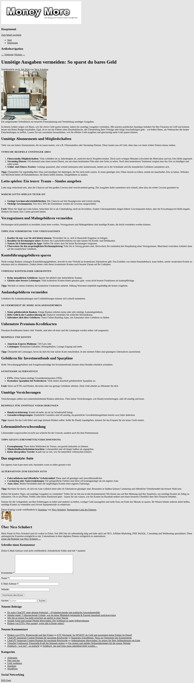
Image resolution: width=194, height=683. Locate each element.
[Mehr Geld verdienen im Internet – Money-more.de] (41, 23)
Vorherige (7, 54)
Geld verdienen (14, 663)
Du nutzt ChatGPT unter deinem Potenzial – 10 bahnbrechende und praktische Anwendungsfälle (53, 612)
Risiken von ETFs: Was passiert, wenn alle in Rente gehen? (35, 623)
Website (5, 589)
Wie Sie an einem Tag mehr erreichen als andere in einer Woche (37, 618)
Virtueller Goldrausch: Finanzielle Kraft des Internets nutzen (36, 643)
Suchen (4, 600)
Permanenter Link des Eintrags (81, 509)
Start (9, 40)
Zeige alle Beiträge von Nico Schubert (21, 539)
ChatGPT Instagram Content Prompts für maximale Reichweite (37, 638)
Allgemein (12, 657)
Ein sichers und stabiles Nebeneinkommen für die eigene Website (99, 643)
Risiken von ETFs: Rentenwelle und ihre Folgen (30, 635)
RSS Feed (6, 680)
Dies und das (13, 660)
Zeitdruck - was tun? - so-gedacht (23, 646)
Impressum (12, 42)
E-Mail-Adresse (9, 583)
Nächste (19, 54)
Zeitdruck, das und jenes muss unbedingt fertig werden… (70, 646)
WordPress (12, 668)
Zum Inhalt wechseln (11, 35)
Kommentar (7, 573)
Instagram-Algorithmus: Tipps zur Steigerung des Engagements (101, 638)
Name (5, 578)
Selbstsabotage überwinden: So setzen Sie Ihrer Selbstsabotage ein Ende (105, 640)
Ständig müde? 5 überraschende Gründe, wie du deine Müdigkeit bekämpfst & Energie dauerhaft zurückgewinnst (61, 615)
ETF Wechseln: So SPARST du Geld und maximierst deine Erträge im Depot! (94, 635)
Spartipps (42, 509)
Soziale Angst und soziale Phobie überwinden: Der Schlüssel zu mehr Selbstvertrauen (48, 620)
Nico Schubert (41, 69)
